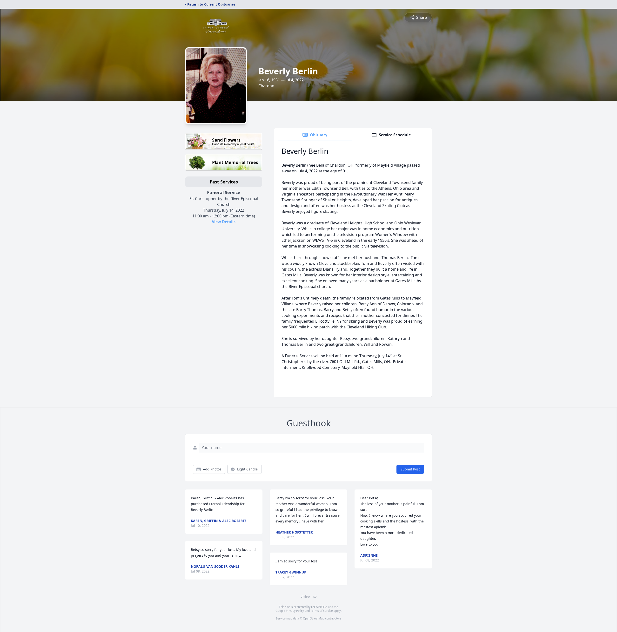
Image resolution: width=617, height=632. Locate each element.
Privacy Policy (295, 611)
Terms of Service (321, 611)
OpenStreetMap (313, 618)
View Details (223, 221)
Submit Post (410, 469)
